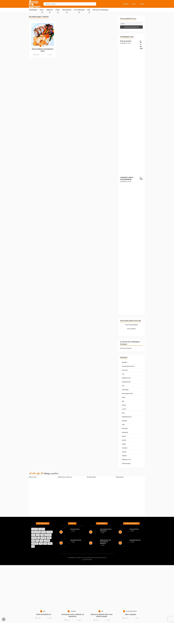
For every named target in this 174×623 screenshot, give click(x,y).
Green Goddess (131, 329)
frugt (38, 534)
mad (41, 540)
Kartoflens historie (75, 540)
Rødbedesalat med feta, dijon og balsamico (105, 541)
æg (33, 546)
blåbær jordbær (36, 532)
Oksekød (124, 421)
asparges (34, 529)
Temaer (124, 452)
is (38, 537)
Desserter (125, 370)
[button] (4, 619)
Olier (123, 424)
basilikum (41, 529)
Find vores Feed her (125, 348)
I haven (57, 10)
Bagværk (124, 362)
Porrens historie (75, 529)
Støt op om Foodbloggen (100, 10)
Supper (124, 444)
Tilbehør (124, 456)
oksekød (47, 540)
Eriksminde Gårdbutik (131, 325)
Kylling (124, 405)
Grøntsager (125, 389)
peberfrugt (34, 543)
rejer (41, 543)
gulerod (34, 537)
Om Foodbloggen (79, 10)
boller (43, 532)
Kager (123, 397)
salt (45, 543)
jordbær (43, 537)
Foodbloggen (33, 10)
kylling (49, 537)
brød (33, 534)
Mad (43, 45)
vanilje (50, 543)
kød (33, 540)
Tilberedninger (67, 10)
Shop (88, 10)
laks (37, 540)
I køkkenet (49, 10)
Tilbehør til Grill (126, 459)
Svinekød (124, 448)
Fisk (123, 374)
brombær (49, 532)
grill (42, 534)
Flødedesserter (126, 378)
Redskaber (125, 432)
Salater (124, 436)
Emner (42, 10)
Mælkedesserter (127, 417)
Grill (123, 386)
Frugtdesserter (126, 382)
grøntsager (48, 534)
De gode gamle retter (128, 366)
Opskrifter (125, 428)
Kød (123, 401)
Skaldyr (124, 440)
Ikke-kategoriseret (127, 393)
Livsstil (124, 409)
